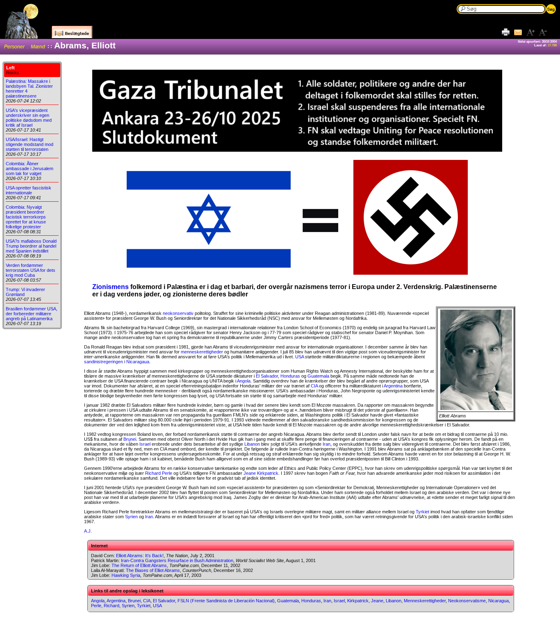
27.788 (552, 45)
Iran (326, 444)
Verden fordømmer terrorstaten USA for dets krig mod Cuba (30, 270)
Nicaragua (498, 600)
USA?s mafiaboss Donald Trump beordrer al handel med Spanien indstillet (31, 246)
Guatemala (318, 376)
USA (299, 356)
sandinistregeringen (103, 361)
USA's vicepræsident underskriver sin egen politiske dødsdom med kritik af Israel (29, 118)
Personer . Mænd (24, 47)
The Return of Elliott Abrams (139, 565)
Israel (144, 444)
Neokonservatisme (467, 600)
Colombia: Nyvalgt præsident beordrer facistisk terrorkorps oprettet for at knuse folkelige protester (26, 217)
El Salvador (267, 376)
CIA (314, 385)
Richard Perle (158, 473)
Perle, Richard (105, 605)
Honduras (290, 376)
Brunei (129, 439)
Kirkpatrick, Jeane (365, 600)
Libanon (252, 444)
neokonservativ (178, 313)
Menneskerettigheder (425, 600)
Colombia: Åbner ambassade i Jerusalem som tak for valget (29, 168)
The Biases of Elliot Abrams (153, 570)
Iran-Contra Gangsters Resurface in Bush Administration (177, 560)
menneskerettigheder (202, 351)
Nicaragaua (137, 361)
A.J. (88, 530)
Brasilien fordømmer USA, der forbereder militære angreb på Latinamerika (31, 313)
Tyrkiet (422, 511)
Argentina (393, 385)
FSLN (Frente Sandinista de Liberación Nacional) (226, 600)
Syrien (131, 516)
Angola (243, 380)
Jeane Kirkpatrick (261, 473)
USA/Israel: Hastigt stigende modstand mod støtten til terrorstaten (29, 144)
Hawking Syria (126, 575)
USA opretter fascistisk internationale (28, 190)
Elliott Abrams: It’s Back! (140, 555)
